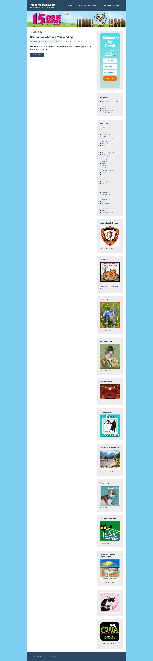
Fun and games (106, 159)
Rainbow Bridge (106, 185)
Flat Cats (104, 150)
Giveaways (58, 41)
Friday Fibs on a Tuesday (108, 152)
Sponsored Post (106, 194)
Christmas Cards (106, 143)
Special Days (105, 192)
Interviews (104, 165)
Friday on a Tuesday (107, 154)
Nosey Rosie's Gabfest (108, 170)
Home (70, 5)
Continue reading (36, 54)
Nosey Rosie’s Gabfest (108, 112)
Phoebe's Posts (106, 179)
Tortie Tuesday (105, 203)
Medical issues (105, 168)
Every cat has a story (107, 147)
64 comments (78, 41)
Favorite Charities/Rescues (92, 5)
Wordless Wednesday (107, 110)
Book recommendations (46, 41)
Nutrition (104, 174)
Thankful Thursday (106, 108)
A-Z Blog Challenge (107, 127)
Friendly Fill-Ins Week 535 (108, 106)
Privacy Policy (117, 5)
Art (102, 130)
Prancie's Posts (106, 181)
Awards (104, 132)
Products (104, 183)
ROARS (104, 190)
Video (103, 210)
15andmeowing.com (43, 4)
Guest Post (105, 163)
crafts (103, 145)
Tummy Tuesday (106, 205)
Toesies (104, 201)
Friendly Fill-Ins (106, 156)
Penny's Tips (105, 176)
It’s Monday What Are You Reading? (52, 37)
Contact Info (78, 5)
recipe (103, 188)
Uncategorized (105, 208)
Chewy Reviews (106, 141)
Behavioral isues (106, 134)
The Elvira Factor (106, 199)
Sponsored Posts (106, 197)
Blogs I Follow (107, 5)
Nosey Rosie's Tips (107, 172)
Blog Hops (34, 41)
